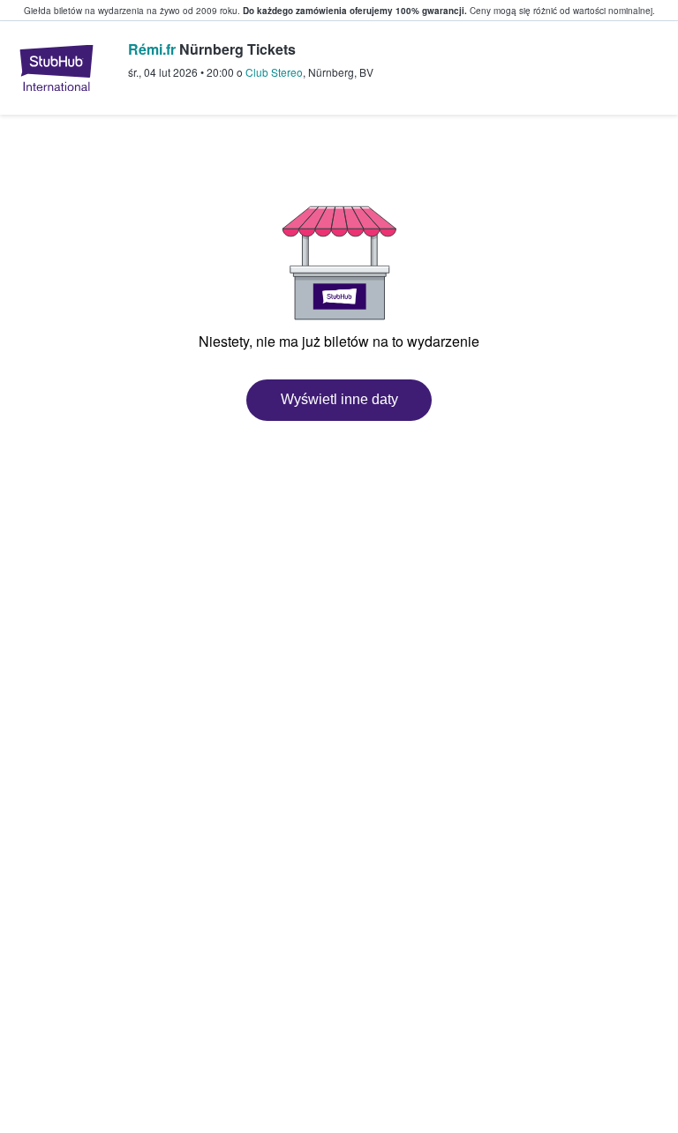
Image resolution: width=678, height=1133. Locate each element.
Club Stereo (274, 71)
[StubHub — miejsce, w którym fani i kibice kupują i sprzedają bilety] (56, 68)
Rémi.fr (152, 49)
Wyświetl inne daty (339, 399)
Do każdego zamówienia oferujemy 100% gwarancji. (355, 10)
